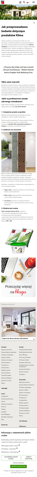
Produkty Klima (5, 368)
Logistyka (3, 412)
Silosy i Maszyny (23, 355)
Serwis (3, 394)
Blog (2, 419)
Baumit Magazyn (5, 414)
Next (35, 324)
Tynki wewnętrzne (5, 373)
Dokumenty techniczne (7, 399)
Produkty (3, 347)
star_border (34, 23)
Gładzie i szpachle (5, 370)
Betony (3, 383)
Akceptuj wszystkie (18, 466)
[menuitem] (20, 2)
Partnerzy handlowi (24, 360)
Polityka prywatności (18, 463)
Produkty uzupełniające (7, 355)
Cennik (3, 401)
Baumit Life (4, 425)
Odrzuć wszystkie (28, 458)
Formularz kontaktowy (25, 357)
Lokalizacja (22, 374)
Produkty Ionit (5, 365)
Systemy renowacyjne (6, 360)
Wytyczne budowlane (6, 404)
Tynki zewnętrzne (5, 363)
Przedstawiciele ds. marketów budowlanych (26, 366)
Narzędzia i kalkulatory (7, 417)
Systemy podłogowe (6, 378)
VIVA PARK (4, 388)
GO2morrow (22, 426)
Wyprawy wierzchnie (6, 350)
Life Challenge (23, 421)
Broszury (3, 407)
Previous (1, 324)
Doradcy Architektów (24, 369)
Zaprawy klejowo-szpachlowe (8, 352)
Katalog (3, 409)
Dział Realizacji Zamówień (25, 352)
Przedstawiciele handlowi (25, 350)
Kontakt (21, 347)
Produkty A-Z (4, 396)
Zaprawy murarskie (6, 381)
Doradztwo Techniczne (25, 363)
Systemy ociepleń (5, 357)
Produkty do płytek (6, 375)
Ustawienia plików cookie (11, 458)
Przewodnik (22, 380)
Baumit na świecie (23, 372)
